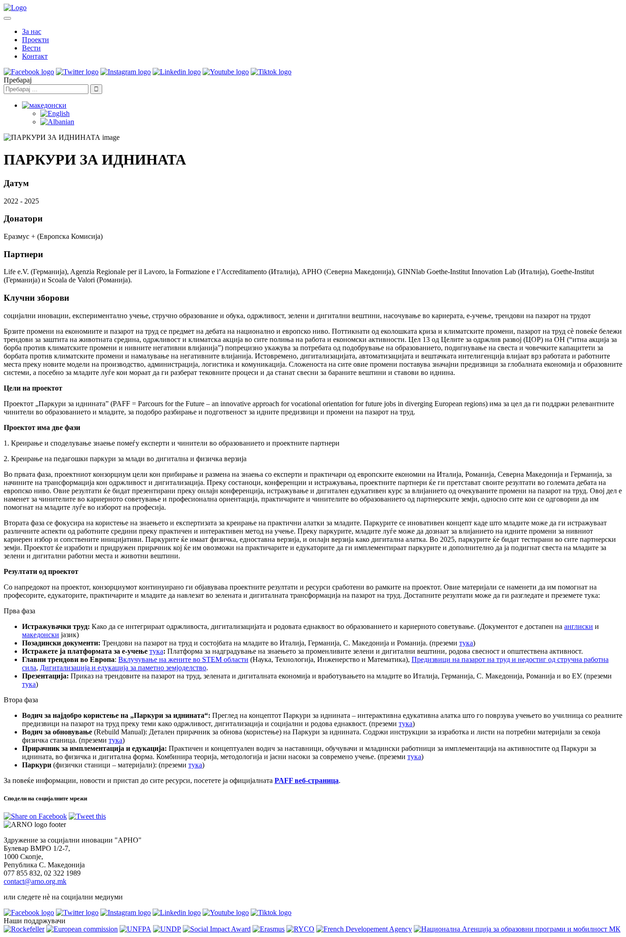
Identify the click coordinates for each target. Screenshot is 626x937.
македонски (40, 635)
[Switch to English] (55, 113)
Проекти (35, 40)
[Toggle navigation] (7, 18)
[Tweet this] (87, 816)
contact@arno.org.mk (35, 881)
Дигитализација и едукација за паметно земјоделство (123, 668)
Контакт (35, 56)
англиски (578, 626)
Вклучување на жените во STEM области (183, 659)
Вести (31, 48)
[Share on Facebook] (35, 816)
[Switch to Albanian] (57, 122)
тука (466, 643)
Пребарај (18, 80)
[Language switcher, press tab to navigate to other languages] (44, 105)
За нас (31, 31)
